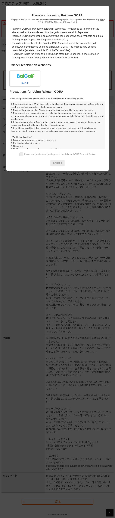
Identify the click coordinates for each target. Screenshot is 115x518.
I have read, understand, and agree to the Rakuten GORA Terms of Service (60, 154)
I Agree (57, 162)
